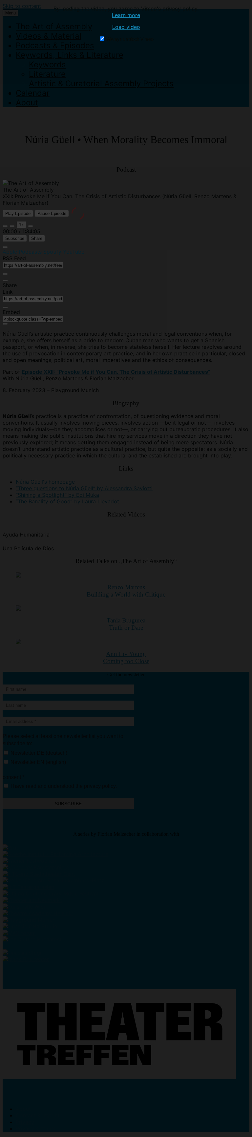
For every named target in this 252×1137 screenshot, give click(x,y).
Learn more (126, 15)
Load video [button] (126, 27)
